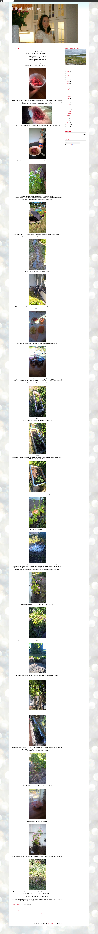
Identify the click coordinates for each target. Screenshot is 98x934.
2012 (68, 126)
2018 (68, 88)
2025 (68, 73)
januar (69, 113)
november (70, 92)
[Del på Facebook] (29, 904)
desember (70, 90)
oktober (70, 94)
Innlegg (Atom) (40, 913)
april (69, 107)
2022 (68, 79)
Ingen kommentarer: (17, 904)
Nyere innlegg (16, 910)
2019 (68, 86)
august (69, 96)
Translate (75, 145)
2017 (68, 116)
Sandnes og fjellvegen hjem (72, 48)
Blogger (62, 923)
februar (70, 111)
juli (69, 98)
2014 (68, 122)
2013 (68, 124)
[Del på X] (28, 904)
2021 (68, 81)
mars (69, 109)
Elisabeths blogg (27, 8)
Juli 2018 (15, 48)
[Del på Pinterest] (30, 904)
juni (69, 102)
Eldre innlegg (58, 910)
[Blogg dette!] (26, 904)
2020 (68, 84)
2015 (68, 120)
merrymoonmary (51, 923)
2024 (68, 75)
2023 (68, 77)
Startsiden (37, 910)
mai (69, 105)
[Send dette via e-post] (25, 904)
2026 (68, 71)
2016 (68, 118)
